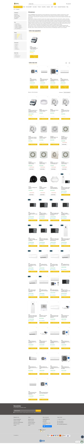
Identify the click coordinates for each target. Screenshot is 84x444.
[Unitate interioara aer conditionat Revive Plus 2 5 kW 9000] (54, 333)
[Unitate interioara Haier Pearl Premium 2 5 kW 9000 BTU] (54, 307)
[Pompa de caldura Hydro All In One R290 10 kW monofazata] (65, 179)
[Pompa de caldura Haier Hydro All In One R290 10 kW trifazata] (43, 231)
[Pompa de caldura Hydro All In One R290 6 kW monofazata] (54, 205)
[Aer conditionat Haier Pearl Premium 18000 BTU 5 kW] (54, 256)
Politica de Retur (31, 420)
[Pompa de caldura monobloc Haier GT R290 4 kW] (32, 205)
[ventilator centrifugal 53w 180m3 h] (32, 179)
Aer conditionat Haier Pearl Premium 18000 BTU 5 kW (54, 265)
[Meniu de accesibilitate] (82, 437)
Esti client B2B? (29, 6)
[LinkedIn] (42, 429)
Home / (15, 9)
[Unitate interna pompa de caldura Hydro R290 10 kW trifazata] (65, 231)
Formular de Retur (31, 423)
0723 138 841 (60, 421)
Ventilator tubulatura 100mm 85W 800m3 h (54, 188)
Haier (16, 46)
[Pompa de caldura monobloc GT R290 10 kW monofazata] (43, 205)
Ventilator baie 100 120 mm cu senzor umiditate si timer (32, 138)
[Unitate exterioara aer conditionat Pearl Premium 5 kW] (43, 333)
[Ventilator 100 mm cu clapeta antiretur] (32, 155)
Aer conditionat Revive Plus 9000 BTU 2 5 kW (65, 265)
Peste (16, 34)
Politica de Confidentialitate (37, 412)
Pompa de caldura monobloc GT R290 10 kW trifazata (65, 214)
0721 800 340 (60, 422)
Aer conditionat (16, 17)
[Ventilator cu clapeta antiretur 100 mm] (43, 129)
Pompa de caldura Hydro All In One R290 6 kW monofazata (54, 214)
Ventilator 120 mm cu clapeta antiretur (43, 163)
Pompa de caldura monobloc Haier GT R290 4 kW (32, 214)
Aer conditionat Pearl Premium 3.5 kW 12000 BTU (43, 265)
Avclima (16, 44)
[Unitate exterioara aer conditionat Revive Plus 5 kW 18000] (54, 71)
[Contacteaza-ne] (66, 3)
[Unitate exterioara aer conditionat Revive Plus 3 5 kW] (43, 359)
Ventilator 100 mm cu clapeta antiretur (32, 163)
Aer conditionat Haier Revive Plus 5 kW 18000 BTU (43, 291)
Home (24, 6)
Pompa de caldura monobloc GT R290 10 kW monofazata (43, 214)
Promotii (39, 6)
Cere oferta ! (35, 6)
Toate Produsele (19, 6)
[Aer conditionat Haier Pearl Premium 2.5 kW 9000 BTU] (32, 256)
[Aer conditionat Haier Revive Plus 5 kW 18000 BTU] (43, 282)
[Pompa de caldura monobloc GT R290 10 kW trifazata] (65, 205)
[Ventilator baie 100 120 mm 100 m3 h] (54, 102)
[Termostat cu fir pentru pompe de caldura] (43, 307)
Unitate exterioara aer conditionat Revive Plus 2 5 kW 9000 (65, 342)
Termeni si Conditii (17, 420)
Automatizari (16, 14)
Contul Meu (44, 6)
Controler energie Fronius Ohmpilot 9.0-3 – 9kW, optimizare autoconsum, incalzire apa (34, 48)
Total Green (41, 136)
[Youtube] (40, 429)
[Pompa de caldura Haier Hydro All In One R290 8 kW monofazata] (32, 307)
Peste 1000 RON (17, 28)
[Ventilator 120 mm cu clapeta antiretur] (43, 155)
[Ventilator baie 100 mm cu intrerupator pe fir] (54, 155)
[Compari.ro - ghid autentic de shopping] (42, 440)
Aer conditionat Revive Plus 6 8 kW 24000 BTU (54, 290)
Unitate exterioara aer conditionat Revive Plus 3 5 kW (43, 367)
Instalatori (48, 6)
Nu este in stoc (17, 55)
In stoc (16, 54)
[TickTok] (43, 429)
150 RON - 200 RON (18, 26)
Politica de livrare (17, 423)
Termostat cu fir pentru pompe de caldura (43, 316)
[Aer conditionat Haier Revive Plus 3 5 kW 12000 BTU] (32, 282)
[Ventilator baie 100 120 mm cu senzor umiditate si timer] (32, 129)
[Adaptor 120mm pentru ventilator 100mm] (43, 102)
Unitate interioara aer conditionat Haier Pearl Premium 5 (32, 342)
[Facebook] (39, 429)
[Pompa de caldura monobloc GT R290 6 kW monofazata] (32, 231)
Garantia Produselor (31, 422)
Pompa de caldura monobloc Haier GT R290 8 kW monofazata (65, 291)
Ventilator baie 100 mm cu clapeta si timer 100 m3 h (65, 111)
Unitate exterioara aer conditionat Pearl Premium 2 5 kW (65, 316)
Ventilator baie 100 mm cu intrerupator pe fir (54, 163)
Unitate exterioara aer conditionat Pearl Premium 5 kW (43, 342)
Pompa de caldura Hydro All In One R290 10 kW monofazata (65, 188)
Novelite (40, 109)
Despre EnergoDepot (17, 419)
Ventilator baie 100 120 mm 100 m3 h (54, 111)
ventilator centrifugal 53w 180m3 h (32, 188)
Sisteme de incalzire (17, 16)
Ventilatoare (16, 18)
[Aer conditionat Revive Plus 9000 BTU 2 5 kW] (65, 256)
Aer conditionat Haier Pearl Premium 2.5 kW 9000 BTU (32, 265)
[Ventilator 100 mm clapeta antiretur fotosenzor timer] (65, 129)
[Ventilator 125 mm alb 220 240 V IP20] (54, 129)
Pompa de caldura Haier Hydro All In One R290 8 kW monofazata (32, 316)
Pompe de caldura (16, 15)
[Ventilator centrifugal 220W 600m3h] (43, 179)
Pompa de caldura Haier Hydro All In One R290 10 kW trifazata (43, 239)
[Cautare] (55, 4)
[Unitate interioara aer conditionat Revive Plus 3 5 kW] (32, 359)
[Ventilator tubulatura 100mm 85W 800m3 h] (54, 179)
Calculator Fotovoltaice (62, 6)
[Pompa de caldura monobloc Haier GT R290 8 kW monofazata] (65, 282)
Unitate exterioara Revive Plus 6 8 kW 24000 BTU (33, 80)
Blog (67, 6)
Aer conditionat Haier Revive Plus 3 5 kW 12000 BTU (32, 291)
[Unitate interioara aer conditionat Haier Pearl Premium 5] (32, 333)
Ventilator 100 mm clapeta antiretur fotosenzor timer (64, 138)
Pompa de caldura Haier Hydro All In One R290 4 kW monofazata (54, 239)
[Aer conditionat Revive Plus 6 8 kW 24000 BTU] (54, 282)
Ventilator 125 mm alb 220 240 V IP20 (54, 138)
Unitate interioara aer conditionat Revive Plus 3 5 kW (32, 367)
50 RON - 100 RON (18, 25)
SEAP (52, 6)
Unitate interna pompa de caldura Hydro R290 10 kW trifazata (65, 239)
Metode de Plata (31, 419)
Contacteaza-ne (48, 426)
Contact (15, 425)
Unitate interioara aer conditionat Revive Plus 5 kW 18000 (65, 80)
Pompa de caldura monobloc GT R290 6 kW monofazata (32, 239)
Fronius (16, 45)
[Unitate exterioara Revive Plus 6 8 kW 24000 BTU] (34, 71)
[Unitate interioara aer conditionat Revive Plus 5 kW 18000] (65, 71)
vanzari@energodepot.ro (62, 424)
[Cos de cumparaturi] (69, 3)
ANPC (29, 425)
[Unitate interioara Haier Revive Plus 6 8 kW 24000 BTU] (44, 71)
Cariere (55, 6)
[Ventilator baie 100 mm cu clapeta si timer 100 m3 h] (65, 102)
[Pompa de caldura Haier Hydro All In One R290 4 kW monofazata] (54, 231)
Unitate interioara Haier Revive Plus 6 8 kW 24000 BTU (44, 80)
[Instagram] (45, 429)
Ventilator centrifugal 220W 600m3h (42, 188)
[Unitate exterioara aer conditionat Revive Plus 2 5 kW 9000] (65, 333)
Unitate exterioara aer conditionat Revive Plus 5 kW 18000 (54, 80)
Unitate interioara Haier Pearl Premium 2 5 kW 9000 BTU (54, 316)
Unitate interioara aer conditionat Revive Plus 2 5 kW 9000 (54, 342)
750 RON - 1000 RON (18, 27)
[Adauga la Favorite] (37, 35)
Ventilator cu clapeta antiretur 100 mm (42, 138)
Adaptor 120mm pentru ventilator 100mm (43, 111)
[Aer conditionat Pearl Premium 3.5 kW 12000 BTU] (43, 256)
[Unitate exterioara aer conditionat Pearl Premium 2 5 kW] (65, 307)
